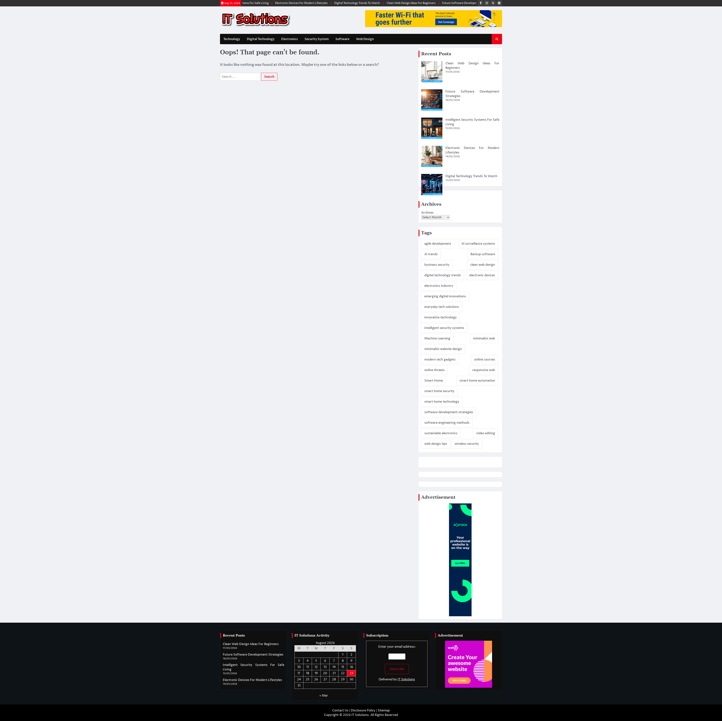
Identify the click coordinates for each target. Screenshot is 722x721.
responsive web (483, 370)
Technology (231, 39)
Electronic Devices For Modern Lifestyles (270, 3)
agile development (437, 244)
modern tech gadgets (440, 359)
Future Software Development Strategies (437, 3)
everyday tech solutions (441, 307)
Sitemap (384, 710)
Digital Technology (261, 39)
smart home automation (477, 381)
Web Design (365, 39)
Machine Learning (437, 338)
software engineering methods (446, 423)
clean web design (482, 265)
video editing (485, 433)
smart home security (439, 391)
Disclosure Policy (363, 710)
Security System (317, 39)
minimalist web (484, 338)
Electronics (289, 39)
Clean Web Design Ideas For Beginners (379, 3)
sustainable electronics (440, 433)
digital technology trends (442, 275)
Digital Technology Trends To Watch (326, 3)
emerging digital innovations (445, 296)
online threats (434, 370)
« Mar (323, 696)
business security (436, 265)
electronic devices (482, 275)
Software (342, 39)
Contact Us (340, 710)
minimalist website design (443, 349)
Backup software (482, 254)
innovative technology (440, 317)
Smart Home (433, 381)
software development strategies (448, 412)
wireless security (467, 444)
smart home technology (441, 402)
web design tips (435, 444)
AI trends (431, 254)
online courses (484, 359)
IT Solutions (406, 679)
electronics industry (438, 286)
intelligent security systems (444, 328)
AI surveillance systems (478, 244)
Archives (427, 213)
